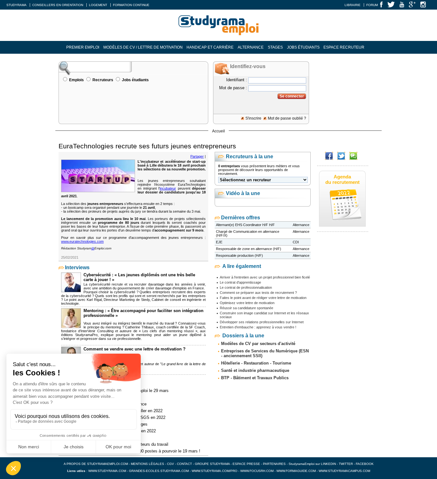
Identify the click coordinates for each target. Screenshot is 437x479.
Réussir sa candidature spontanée (246, 308)
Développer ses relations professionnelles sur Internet (262, 322)
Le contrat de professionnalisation (246, 287)
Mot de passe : (233, 87)
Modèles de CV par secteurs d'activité (258, 343)
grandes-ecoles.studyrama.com (159, 471)
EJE (219, 242)
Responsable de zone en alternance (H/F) (248, 249)
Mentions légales (147, 464)
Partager (197, 156)
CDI (296, 242)
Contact (184, 464)
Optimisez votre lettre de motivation (247, 303)
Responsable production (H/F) (239, 255)
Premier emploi (82, 47)
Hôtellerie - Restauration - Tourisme (256, 363)
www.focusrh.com (257, 471)
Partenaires (274, 464)
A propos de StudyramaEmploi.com (96, 464)
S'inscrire (253, 118)
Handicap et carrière (210, 47)
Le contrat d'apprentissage (240, 282)
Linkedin (328, 464)
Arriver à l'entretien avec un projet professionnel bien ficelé (265, 277)
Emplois (76, 80)
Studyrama (16, 5)
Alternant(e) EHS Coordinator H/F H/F (245, 225)
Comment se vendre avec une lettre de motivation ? (134, 349)
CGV (170, 464)
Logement (98, 5)
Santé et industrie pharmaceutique (255, 370)
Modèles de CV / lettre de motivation (143, 47)
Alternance (251, 47)
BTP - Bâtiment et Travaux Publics (255, 377)
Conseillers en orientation (57, 5)
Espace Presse (246, 464)
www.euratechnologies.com (82, 241)
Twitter (346, 464)
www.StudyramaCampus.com (344, 471)
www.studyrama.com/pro (214, 471)
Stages (275, 47)
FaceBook (365, 464)
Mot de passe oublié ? (287, 118)
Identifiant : (236, 79)
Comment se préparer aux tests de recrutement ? (258, 292)
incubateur (168, 188)
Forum (372, 5)
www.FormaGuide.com (296, 471)
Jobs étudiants (303, 47)
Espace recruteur (343, 47)
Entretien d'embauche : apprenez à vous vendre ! (258, 327)
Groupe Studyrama (212, 464)
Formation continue (131, 5)
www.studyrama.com (107, 471)
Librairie (353, 5)
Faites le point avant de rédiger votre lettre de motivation (263, 298)
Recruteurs (102, 80)
